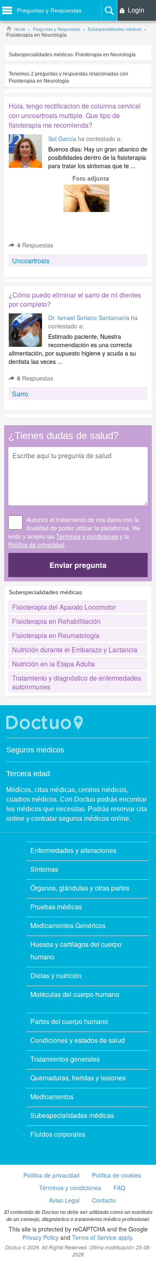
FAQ (119, 1187)
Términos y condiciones (87, 536)
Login (136, 10)
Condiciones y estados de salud (77, 1040)
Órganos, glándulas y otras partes (79, 888)
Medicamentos (52, 1096)
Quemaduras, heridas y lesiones (78, 1077)
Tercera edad (28, 774)
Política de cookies (116, 1175)
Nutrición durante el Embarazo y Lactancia (74, 649)
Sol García (63, 138)
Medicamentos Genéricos (68, 925)
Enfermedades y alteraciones (73, 850)
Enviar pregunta (78, 565)
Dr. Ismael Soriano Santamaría (88, 317)
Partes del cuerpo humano (69, 1021)
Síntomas (44, 869)
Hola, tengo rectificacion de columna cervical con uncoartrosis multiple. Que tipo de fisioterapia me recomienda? (75, 115)
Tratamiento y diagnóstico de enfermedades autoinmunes (76, 682)
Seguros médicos (35, 750)
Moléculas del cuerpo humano (74, 994)
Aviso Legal (64, 1200)
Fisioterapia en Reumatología (55, 635)
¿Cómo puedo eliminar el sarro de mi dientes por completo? (75, 299)
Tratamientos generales (65, 1059)
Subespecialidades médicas (72, 1115)
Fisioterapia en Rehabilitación (56, 621)
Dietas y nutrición (56, 975)
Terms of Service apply (102, 1237)
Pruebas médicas (56, 906)
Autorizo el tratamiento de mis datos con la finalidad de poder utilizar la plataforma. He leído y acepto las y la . (74, 532)
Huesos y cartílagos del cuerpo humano (75, 950)
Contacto (104, 1200)
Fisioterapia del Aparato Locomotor (64, 607)
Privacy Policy (40, 1237)
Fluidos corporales (57, 1134)
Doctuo (45, 722)
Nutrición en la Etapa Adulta (53, 663)
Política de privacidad (36, 544)
